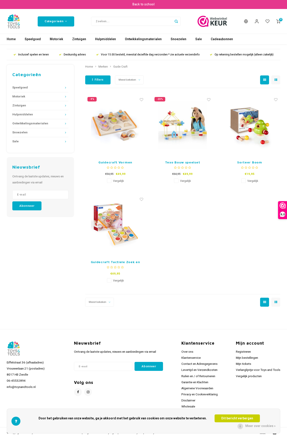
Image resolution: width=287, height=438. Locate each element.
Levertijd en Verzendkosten (199, 370)
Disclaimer (188, 400)
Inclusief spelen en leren (33, 55)
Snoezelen (178, 39)
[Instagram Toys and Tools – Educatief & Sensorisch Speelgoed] (88, 392)
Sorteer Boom (249, 162)
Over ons (187, 352)
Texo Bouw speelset (182, 162)
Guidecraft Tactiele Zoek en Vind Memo (115, 262)
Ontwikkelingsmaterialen (143, 39)
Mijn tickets (243, 364)
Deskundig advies (75, 55)
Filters (99, 80)
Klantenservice (191, 358)
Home (11, 39)
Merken (103, 67)
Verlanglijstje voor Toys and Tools (258, 370)
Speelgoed (33, 39)
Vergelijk (118, 181)
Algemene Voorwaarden (197, 388)
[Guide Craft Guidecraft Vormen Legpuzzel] (115, 125)
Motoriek (56, 39)
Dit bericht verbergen (237, 418)
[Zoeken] (176, 21)
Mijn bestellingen (247, 358)
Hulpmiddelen (105, 39)
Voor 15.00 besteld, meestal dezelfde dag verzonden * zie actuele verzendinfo (150, 55)
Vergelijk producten (249, 376)
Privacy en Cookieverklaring (199, 394)
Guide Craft (120, 67)
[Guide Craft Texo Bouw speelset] (182, 125)
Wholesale (188, 406)
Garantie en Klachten (194, 382)
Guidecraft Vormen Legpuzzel (115, 162)
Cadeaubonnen (222, 39)
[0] (278, 21)
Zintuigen (79, 39)
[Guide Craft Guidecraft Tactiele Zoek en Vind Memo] (115, 224)
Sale (198, 39)
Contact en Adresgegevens (199, 364)
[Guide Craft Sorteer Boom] (249, 125)
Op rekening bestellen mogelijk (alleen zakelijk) (244, 55)
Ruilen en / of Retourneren (198, 376)
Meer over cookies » (260, 426)
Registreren (243, 352)
